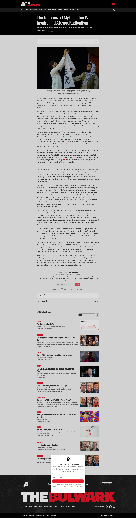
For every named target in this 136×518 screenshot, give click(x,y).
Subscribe (68, 481)
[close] (83, 457)
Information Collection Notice (67, 486)
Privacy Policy (80, 486)
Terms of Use (76, 484)
